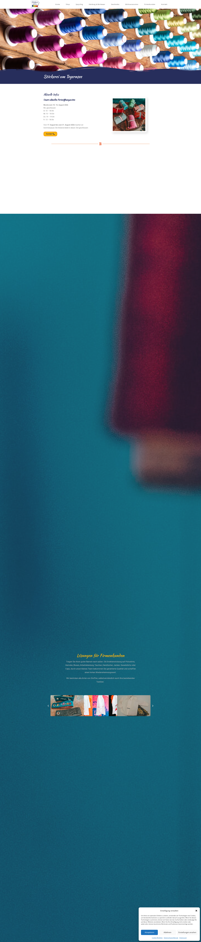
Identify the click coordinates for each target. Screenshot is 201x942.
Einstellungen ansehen (187, 932)
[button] (196, 911)
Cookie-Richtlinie (157, 938)
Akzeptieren (149, 932)
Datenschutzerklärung (171, 938)
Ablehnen (167, 932)
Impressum (183, 938)
